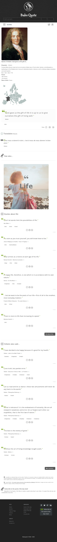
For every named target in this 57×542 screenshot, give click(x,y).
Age (6, 263)
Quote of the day (27, 507)
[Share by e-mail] (50, 127)
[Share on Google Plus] (47, 505)
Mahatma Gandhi (8, 319)
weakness (37, 418)
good (13, 437)
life (5, 124)
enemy (6, 437)
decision (7, 356)
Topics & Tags (12, 510)
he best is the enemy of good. (15, 431)
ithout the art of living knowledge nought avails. (23, 449)
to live (13, 455)
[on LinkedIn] (53, 127)
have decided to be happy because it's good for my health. (26, 350)
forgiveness (7, 374)
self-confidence (13, 244)
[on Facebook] (46, 127)
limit (11, 226)
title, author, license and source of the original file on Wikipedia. (23, 482)
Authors (11, 512)
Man (16, 263)
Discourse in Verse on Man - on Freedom (18, 371)
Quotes (9, 24)
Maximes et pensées (17, 260)
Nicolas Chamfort (8, 260)
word (16, 226)
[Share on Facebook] (27, 230)
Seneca (5, 280)
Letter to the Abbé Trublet (14, 353)
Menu (10, 514)
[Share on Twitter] (44, 505)
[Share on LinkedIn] (32, 230)
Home (10, 507)
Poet (11, 304)
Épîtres (10, 452)
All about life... (50, 334)
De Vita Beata (11, 280)
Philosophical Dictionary (13, 392)
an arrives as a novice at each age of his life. (21, 257)
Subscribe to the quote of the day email (46, 511)
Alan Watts (6, 223)
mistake (15, 374)
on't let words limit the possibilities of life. (20, 220)
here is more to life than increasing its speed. (21, 316)
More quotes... (50, 468)
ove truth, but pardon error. (15, 368)
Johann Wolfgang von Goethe (11, 241)
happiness (7, 283)
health (21, 356)
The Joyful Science (22, 301)
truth (29, 374)
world (12, 395)
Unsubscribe (26, 514)
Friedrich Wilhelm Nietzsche (10, 301)
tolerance (22, 374)
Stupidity (22, 418)
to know (6, 455)
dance (6, 395)
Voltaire (6, 119)
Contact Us (11, 523)
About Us (11, 521)
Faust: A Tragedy (23, 241)
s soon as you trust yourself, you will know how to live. (25, 239)
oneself (19, 283)
